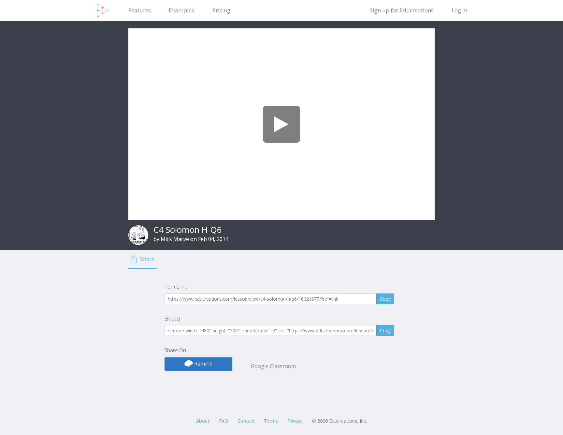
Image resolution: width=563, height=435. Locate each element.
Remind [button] (202, 363)
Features (139, 10)
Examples (181, 10)
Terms (271, 421)
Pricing (221, 10)
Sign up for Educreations (402, 10)
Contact (246, 421)
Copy (385, 299)
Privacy (294, 421)
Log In (459, 10)
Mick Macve (175, 239)
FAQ (223, 421)
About (202, 421)
